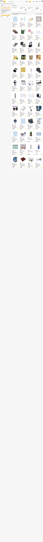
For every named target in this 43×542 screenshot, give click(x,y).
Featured (40, 13)
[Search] (30, 1)
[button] (33, 1)
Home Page (2, 3)
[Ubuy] (4, 1)
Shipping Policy (5, 11)
